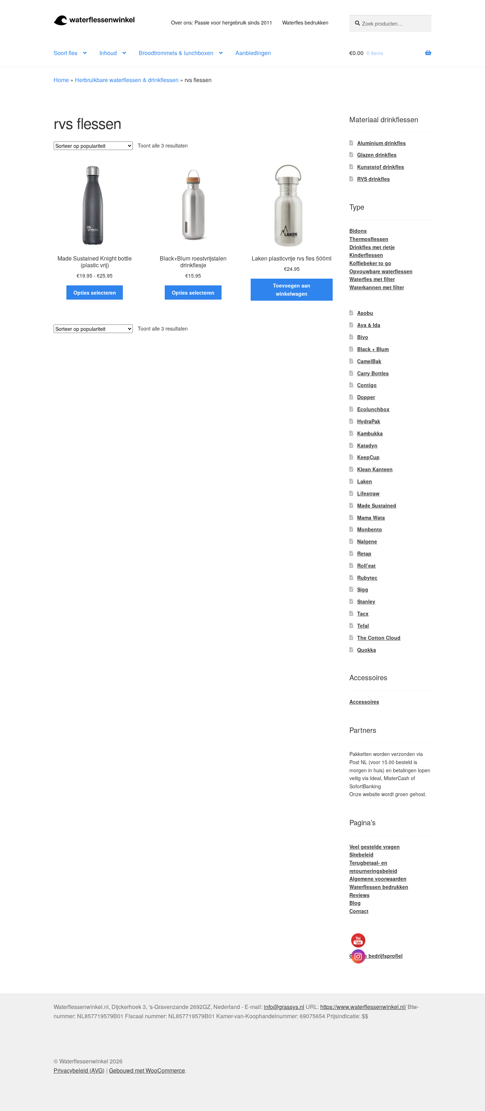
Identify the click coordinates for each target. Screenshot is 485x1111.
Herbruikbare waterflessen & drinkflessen (127, 80)
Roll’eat (366, 565)
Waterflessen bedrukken (378, 886)
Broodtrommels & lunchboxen (176, 53)
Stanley (366, 601)
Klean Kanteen (375, 469)
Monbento (369, 529)
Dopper (366, 397)
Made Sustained (376, 505)
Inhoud (108, 53)
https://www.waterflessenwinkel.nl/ (363, 1007)
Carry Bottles (373, 373)
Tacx (363, 613)
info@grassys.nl (284, 1007)
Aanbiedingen (253, 53)
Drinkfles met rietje (372, 247)
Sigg (362, 589)
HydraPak (368, 421)
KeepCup (368, 457)
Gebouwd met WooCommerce (147, 1070)
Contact (359, 910)
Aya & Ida (368, 324)
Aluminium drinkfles (381, 142)
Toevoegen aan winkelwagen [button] (291, 289)
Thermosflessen (368, 238)
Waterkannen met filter (376, 287)
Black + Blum (373, 349)
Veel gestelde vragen (374, 846)
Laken (364, 481)
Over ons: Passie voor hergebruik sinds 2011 (221, 22)
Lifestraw (368, 493)
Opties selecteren (94, 292)
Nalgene (367, 541)
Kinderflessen (366, 254)
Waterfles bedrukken (305, 22)
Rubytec (367, 577)
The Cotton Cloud (378, 637)
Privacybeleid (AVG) (79, 1070)
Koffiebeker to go (370, 263)
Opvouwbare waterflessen (381, 271)
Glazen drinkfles (377, 154)
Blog (355, 902)
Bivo (362, 336)
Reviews (359, 894)
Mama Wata (371, 517)
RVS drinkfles (373, 178)
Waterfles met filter (372, 279)
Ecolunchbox (373, 409)
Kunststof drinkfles (380, 166)
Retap (364, 553)
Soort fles (65, 53)
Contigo (367, 384)
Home (61, 80)
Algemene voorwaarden (378, 878)
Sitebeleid (361, 854)
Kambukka (370, 433)
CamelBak (369, 361)
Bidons (358, 230)
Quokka (366, 649)
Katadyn (367, 445)
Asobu (365, 312)
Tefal (363, 625)
